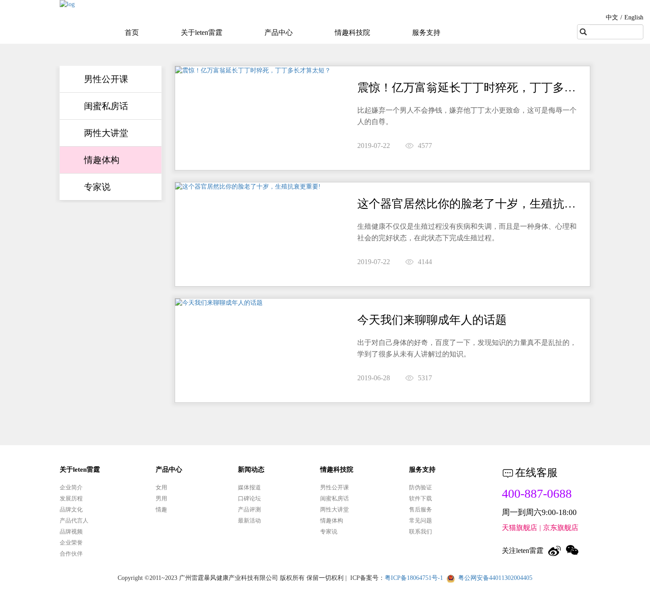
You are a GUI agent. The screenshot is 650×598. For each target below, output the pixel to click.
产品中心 (278, 32)
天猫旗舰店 (519, 527)
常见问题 (420, 520)
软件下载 (420, 498)
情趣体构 (101, 160)
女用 (161, 487)
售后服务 (420, 509)
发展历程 (71, 498)
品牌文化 (71, 509)
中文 (612, 17)
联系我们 (420, 531)
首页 (132, 32)
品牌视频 (71, 531)
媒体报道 (249, 487)
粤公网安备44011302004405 (495, 578)
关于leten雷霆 (201, 32)
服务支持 (426, 32)
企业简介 (71, 487)
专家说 (97, 187)
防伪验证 (420, 487)
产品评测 (249, 509)
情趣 (161, 509)
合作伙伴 (71, 553)
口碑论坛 (249, 498)
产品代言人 (74, 520)
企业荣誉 (71, 542)
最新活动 (249, 520)
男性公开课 (106, 79)
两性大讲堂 (106, 133)
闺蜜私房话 (106, 106)
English (633, 17)
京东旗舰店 (560, 527)
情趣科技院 (352, 32)
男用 (161, 498)
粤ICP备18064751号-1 (414, 578)
